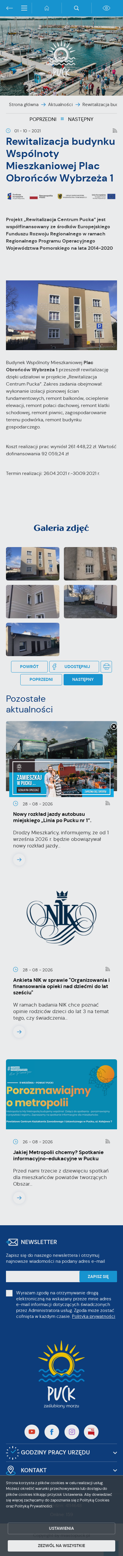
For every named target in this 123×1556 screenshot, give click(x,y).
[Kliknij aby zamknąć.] (113, 727)
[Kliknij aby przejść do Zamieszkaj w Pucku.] (61, 778)
